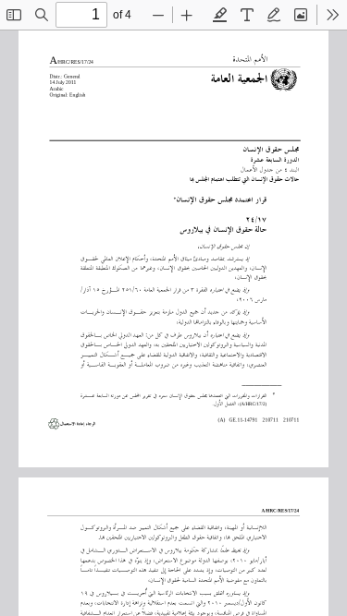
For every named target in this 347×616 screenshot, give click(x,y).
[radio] (220, 15)
